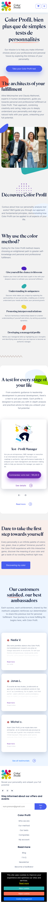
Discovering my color (16, 565)
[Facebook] (2, 790)
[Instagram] (7, 790)
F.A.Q (24, 857)
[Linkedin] (12, 790)
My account (24, 839)
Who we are (24, 821)
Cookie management (24, 899)
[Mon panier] (38, 6)
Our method (24, 825)
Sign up (40, 806)
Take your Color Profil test (24, 69)
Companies (24, 835)
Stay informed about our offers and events (21, 797)
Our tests (24, 830)
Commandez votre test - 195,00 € (24, 475)
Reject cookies (24, 894)
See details (21, 485)
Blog (24, 852)
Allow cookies (24, 888)
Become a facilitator (24, 866)
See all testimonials (20, 761)
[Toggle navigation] (44, 6)
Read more (21, 504)
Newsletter (24, 862)
